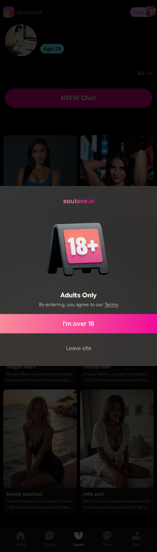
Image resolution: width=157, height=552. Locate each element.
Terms (111, 304)
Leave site (78, 348)
